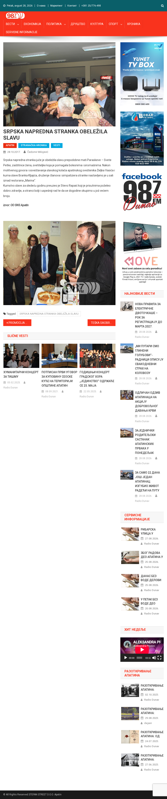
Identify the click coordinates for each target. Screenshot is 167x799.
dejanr (148, 723)
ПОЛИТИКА (54, 24)
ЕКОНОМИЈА (32, 24)
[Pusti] (126, 658)
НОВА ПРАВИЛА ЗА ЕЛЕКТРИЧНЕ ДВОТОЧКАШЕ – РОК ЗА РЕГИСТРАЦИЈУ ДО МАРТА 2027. (148, 315)
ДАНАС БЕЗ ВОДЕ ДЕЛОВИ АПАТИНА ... (151, 578)
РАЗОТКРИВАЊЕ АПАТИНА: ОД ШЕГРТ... (152, 734)
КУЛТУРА (96, 24)
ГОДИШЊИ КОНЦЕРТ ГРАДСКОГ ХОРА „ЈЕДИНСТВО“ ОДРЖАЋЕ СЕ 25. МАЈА (97, 379)
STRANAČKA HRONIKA (34, 145)
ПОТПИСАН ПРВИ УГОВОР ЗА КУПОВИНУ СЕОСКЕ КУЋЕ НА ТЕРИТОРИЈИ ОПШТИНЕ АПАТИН (59, 379)
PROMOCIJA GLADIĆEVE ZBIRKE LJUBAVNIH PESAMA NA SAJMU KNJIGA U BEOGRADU (20, 322)
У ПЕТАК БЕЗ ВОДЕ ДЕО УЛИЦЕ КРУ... (150, 602)
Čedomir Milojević (37, 151)
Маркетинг (56, 5)
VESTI (56, 145)
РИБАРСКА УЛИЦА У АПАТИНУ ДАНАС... (148, 532)
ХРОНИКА (133, 24)
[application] (142, 649)
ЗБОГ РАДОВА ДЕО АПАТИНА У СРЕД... (152, 555)
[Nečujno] (154, 658)
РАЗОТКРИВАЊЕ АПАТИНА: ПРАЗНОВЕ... (152, 688)
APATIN (10, 145)
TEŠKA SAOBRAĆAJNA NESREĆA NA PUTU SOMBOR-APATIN (103, 322)
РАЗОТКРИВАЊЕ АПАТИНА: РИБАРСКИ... (152, 758)
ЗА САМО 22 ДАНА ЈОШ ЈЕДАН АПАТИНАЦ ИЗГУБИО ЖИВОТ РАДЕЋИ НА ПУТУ (147, 481)
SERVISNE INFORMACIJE (21, 32)
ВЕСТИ (10, 24)
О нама (41, 5)
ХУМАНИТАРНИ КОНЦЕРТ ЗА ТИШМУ (20, 374)
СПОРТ (113, 24)
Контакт (72, 5)
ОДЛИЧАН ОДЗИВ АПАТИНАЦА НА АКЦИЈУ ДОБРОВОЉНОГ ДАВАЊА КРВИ (147, 401)
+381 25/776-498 (91, 5)
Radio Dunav (10, 387)
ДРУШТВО (78, 24)
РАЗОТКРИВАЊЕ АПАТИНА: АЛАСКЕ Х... (152, 711)
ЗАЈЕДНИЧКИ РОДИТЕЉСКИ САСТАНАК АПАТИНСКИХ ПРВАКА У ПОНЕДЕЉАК (145, 441)
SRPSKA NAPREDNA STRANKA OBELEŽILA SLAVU (49, 313)
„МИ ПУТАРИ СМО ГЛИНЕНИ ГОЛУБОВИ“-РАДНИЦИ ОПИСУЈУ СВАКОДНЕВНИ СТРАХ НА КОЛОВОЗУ (149, 360)
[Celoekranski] (159, 658)
